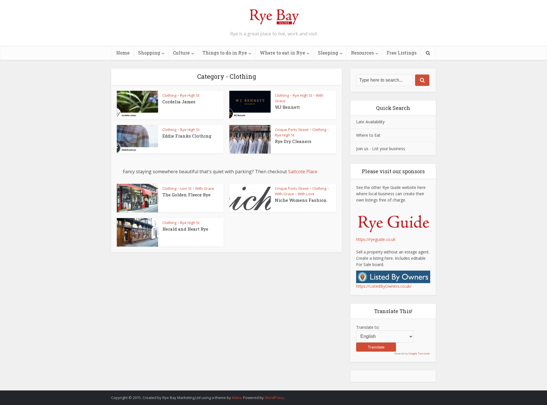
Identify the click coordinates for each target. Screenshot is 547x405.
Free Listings (402, 53)
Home (123, 53)
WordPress (274, 397)
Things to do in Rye (225, 53)
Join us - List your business (380, 148)
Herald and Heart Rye (185, 229)
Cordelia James (178, 101)
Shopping (149, 53)
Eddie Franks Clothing (186, 136)
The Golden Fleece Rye (186, 195)
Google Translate (419, 353)
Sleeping (328, 53)
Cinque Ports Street (292, 129)
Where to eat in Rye (282, 53)
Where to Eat (368, 135)
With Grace (204, 188)
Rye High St (189, 95)
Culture (181, 53)
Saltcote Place (302, 171)
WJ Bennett (287, 107)
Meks (236, 397)
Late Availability (370, 121)
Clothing (169, 95)
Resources (362, 53)
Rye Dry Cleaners (293, 141)
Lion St (185, 188)
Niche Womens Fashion (301, 200)
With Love (306, 193)
